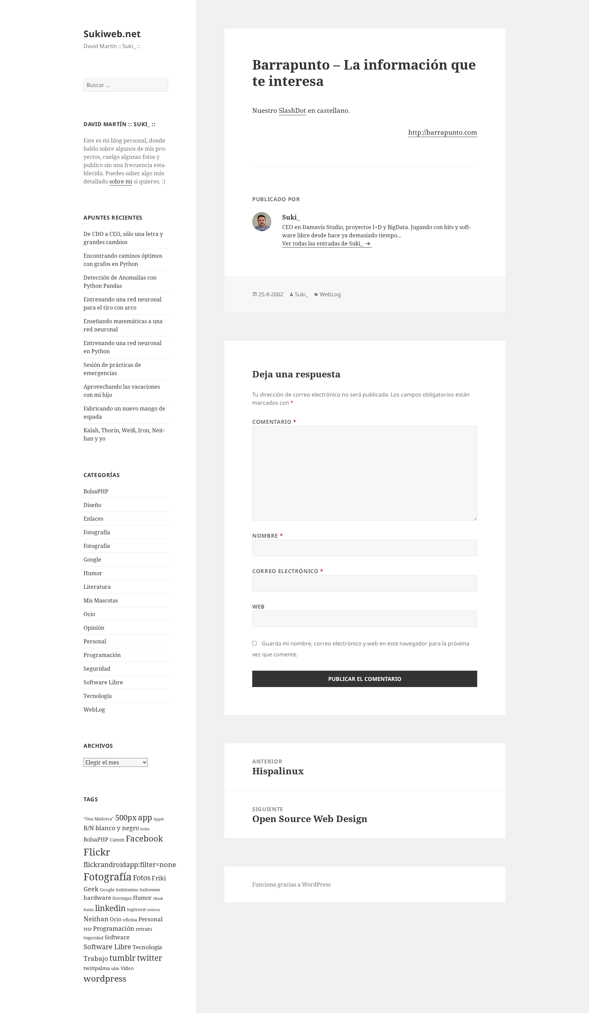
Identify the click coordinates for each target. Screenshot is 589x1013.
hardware (97, 898)
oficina (130, 920)
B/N (89, 828)
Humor (93, 573)
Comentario (274, 422)
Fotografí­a (97, 532)
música (153, 909)
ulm (115, 968)
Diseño (92, 505)
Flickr (97, 851)
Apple (158, 819)
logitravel (136, 909)
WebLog (94, 709)
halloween (150, 889)
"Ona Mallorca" (99, 818)
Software (117, 937)
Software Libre (103, 682)
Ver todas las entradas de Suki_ (323, 243)
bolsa (145, 828)
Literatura (97, 587)
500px (126, 817)
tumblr (122, 957)
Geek (91, 889)
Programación (102, 655)
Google (92, 559)
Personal (95, 641)
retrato (144, 929)
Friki (159, 878)
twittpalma (97, 968)
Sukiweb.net (112, 33)
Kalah (89, 909)
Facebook (144, 838)
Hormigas (122, 898)
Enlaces (93, 518)
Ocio (89, 614)
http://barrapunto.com (442, 132)
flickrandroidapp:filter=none (130, 864)
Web (258, 606)
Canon (117, 839)
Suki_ (301, 294)
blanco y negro (117, 828)
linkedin (110, 908)
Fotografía (97, 546)
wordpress (105, 978)
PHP (88, 929)
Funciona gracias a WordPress (291, 884)
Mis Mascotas (101, 600)
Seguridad (97, 668)
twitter (149, 958)
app (145, 817)
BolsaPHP (96, 491)
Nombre (267, 535)
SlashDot (292, 110)
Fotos (141, 877)
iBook (158, 898)
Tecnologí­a (98, 696)
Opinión (94, 627)
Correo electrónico (287, 571)
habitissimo (127, 890)
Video (127, 968)
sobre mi (120, 181)
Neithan (96, 918)
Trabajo (96, 958)
